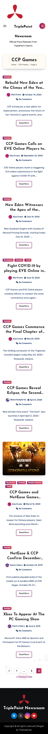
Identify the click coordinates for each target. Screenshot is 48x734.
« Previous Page (24, 676)
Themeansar (25, 730)
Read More (24, 123)
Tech (27, 260)
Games (7, 77)
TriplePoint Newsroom (24, 708)
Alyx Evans (16, 94)
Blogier (40, 726)
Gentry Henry (16, 565)
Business (8, 260)
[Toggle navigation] (5, 26)
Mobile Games (34, 483)
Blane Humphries (18, 400)
